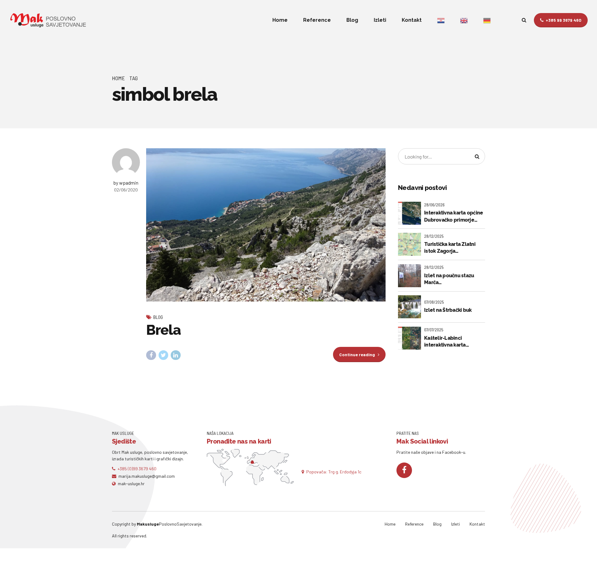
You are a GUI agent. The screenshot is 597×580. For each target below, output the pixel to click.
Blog (352, 20)
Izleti (380, 20)
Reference (317, 20)
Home (280, 20)
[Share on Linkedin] (176, 355)
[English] (464, 20)
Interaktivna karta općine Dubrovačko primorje (453, 216)
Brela (163, 330)
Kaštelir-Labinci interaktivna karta (445, 341)
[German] (487, 20)
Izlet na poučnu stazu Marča (449, 279)
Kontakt (412, 20)
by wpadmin (125, 183)
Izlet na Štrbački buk (447, 310)
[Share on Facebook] (151, 355)
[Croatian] (441, 20)
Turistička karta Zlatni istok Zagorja (449, 247)
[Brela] (266, 225)
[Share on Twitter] (164, 355)
